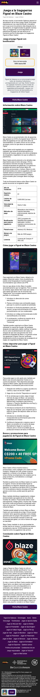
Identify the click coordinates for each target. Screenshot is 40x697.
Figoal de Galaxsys (10, 618)
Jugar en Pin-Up (28, 630)
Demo (34, 618)
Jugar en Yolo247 (27, 651)
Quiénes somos (27, 645)
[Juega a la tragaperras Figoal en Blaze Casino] (4, 2)
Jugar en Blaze (13, 642)
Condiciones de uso (28, 648)
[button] (38, 2)
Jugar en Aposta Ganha (29, 621)
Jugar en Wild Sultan (20, 654)
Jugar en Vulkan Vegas (14, 630)
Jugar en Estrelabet (26, 642)
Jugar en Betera (32, 639)
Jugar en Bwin (7, 639)
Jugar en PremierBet (12, 627)
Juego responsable (13, 651)
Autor (29, 618)
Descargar (6, 621)
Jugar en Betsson (19, 639)
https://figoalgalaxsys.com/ (20, 692)
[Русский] (13, 15)
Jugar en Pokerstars (27, 636)
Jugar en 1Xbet (32, 633)
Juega (20, 72)
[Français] (8, 15)
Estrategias (22, 618)
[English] (3, 15)
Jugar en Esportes (14, 645)
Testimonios (15, 621)
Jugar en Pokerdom (12, 636)
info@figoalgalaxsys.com (21, 690)
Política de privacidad (12, 648)
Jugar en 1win (7, 633)
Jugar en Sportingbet (28, 627)
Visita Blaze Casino (20, 100)
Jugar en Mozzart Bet (14, 624)
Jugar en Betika (28, 624)
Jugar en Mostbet (19, 633)
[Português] (18, 15)
